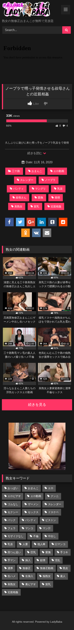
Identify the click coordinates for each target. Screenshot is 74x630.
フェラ (12, 528)
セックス (33, 512)
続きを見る (37, 405)
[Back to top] (62, 618)
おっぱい (13, 488)
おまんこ (36, 171)
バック (12, 520)
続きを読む (35, 153)
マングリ (40, 188)
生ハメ (12, 576)
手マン (12, 560)
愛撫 (40, 197)
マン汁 (47, 528)
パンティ (18, 188)
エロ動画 (59, 171)
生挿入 (29, 576)
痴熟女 (47, 576)
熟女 (65, 568)
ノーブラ (50, 179)
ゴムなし (13, 504)
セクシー (13, 512)
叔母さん (21, 197)
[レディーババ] (30, 10)
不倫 (36, 536)
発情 (57, 197)
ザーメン (33, 504)
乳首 (60, 188)
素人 (62, 576)
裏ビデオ (30, 584)
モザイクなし (16, 536)
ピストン (50, 520)
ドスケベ (53, 512)
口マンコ (60, 544)
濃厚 (10, 568)
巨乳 (33, 552)
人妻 (25, 544)
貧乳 (36, 206)
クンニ (55, 496)
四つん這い (14, 552)
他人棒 (41, 544)
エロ (50, 488)
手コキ (64, 552)
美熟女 (18, 206)
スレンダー (26, 179)
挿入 (28, 560)
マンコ (29, 528)
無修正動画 (46, 568)
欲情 (42, 560)
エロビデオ (14, 496)
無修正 (27, 568)
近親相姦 (56, 206)
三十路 (16, 171)
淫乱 (57, 560)
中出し (52, 536)
